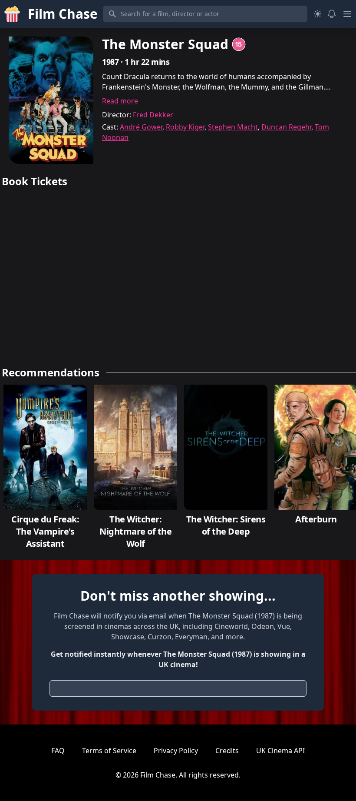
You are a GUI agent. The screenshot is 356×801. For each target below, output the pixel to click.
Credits (227, 750)
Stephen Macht (233, 127)
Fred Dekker (153, 115)
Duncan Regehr (286, 127)
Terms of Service (109, 750)
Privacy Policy (176, 750)
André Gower (141, 127)
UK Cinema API (280, 750)
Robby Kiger (185, 127)
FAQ (58, 750)
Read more (120, 101)
